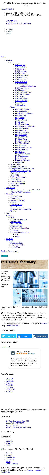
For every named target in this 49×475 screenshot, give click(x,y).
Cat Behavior (20, 69)
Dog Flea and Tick (22, 133)
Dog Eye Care (20, 130)
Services (9, 60)
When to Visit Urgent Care (20, 192)
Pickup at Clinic (16, 243)
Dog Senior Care (21, 150)
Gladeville (9, 385)
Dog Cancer (19, 118)
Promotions (14, 230)
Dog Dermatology (22, 124)
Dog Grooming (21, 135)
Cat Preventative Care (23, 92)
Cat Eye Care (20, 79)
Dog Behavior (20, 116)
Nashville (9, 391)
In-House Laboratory (18, 177)
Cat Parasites (20, 105)
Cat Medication (21, 84)
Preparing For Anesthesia (19, 232)
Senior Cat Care (21, 101)
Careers (13, 203)
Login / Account (12, 464)
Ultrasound (14, 186)
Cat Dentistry (20, 73)
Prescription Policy (17, 245)
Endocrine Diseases (22, 160)
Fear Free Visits (16, 205)
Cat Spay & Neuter (22, 94)
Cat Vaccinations (21, 99)
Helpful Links (15, 222)
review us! (5, 347)
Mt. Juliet (9, 379)
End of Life (14, 175)
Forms (8, 213)
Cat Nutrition (20, 90)
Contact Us (10, 459)
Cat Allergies (20, 65)
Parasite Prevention (17, 181)
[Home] (16, 54)
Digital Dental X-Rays (18, 173)
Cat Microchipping (22, 88)
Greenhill (9, 387)
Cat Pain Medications (28, 86)
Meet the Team (16, 196)
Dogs (12, 107)
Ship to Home (15, 247)
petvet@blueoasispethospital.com (18, 23)
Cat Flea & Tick (21, 82)
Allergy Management (18, 166)
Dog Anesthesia (21, 111)
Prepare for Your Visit (18, 220)
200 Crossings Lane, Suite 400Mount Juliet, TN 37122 (17, 422)
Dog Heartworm (21, 137)
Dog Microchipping (22, 143)
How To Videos (16, 224)
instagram (9, 31)
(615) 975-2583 (11, 21)
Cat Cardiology (21, 71)
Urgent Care (10, 188)
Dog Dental (19, 122)
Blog (12, 217)
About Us (9, 194)
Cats (12, 63)
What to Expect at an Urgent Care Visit (25, 190)
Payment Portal (16, 226)
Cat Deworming (21, 77)
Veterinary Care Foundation (20, 209)
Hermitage (10, 381)
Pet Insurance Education (19, 228)
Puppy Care (19, 162)
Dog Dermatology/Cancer (25, 126)
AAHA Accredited (17, 200)
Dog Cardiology (21, 120)
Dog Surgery (20, 152)
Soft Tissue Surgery (17, 183)
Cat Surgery (19, 96)
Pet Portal (9, 239)
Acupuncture (15, 164)
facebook (9, 29)
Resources (9, 215)
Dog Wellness (20, 158)
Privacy (8, 462)
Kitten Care (19, 103)
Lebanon (9, 383)
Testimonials (10, 457)
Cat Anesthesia (20, 67)
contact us (44, 323)
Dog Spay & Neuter (22, 154)
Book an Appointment (9, 251)
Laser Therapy (15, 179)
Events (13, 211)
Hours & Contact (7, 9)
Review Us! (6, 437)
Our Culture (15, 207)
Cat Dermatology (21, 75)
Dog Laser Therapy (22, 141)
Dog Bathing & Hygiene (24, 113)
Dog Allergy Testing (23, 109)
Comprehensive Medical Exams (22, 169)
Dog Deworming (21, 128)
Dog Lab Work (21, 139)
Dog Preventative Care (23, 147)
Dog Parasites (20, 145)
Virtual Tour (15, 198)
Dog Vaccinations (22, 156)
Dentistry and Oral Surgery (20, 171)
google (8, 33)
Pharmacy (9, 241)
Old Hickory (10, 389)
